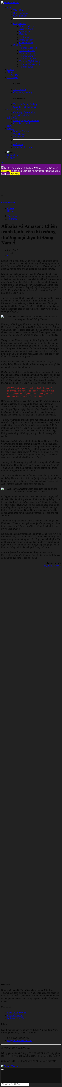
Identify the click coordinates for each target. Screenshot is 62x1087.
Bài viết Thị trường (8, 202)
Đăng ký (11, 157)
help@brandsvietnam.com (19, 1040)
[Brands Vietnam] (10, 2)
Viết (3, 162)
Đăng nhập (12, 155)
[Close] (2, 166)
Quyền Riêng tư (15, 1015)
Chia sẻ (10, 208)
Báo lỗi (10, 211)
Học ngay (6, 171)
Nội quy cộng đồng (16, 1018)
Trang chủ (12, 216)
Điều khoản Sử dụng (17, 1012)
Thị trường (12, 219)
